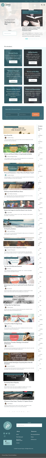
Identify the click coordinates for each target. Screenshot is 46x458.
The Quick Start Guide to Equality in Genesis (15, 247)
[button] (41, 5)
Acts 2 (39, 194)
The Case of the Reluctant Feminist (13, 266)
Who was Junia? (19, 437)
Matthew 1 (40, 320)
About (26, 1)
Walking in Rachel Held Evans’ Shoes (13, 191)
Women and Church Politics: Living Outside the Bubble (18, 154)
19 (27, 411)
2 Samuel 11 (39, 182)
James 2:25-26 (40, 244)
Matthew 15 (40, 330)
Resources (36, 1)
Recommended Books (35, 434)
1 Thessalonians (40, 165)
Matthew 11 (40, 325)
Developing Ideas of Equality (11, 382)
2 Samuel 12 (39, 189)
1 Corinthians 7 (40, 148)
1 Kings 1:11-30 (40, 154)
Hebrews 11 (40, 238)
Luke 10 (39, 282)
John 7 (39, 263)
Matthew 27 (40, 344)
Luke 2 (39, 296)
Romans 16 (40, 360)
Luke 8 (39, 311)
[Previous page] (8, 411)
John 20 (39, 254)
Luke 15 (39, 292)
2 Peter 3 (40, 177)
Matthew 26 (40, 339)
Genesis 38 (40, 233)
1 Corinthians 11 (40, 135)
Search (9, 30)
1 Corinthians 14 (40, 142)
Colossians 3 (40, 199)
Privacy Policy (5, 455)
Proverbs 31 (40, 355)
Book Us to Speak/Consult (19, 440)
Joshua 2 (40, 268)
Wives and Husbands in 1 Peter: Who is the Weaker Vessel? (19, 172)
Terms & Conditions (12, 455)
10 (21, 411)
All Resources (33, 439)
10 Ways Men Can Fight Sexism (12, 305)
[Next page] (29, 411)
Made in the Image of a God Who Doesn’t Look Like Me (18, 210)
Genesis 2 (40, 224)
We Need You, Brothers (10, 229)
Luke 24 (39, 301)
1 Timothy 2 (39, 171)
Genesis (40, 214)
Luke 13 (39, 287)
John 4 (39, 258)
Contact (31, 1)
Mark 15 (40, 315)
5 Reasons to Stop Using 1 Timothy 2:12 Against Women (18, 401)
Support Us (42, 1)
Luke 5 (39, 306)
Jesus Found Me (8, 135)
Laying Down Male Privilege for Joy (13, 323)
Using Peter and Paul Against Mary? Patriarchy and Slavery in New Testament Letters (31, 29)
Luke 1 (39, 277)
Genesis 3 (40, 229)
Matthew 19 (40, 334)
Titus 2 (39, 369)
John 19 (39, 249)
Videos (32, 437)
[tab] (26, 38)
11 (23, 411)
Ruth (39, 364)
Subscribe (36, 114)
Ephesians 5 (40, 203)
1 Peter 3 (40, 159)
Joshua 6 (40, 273)
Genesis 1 (40, 219)
